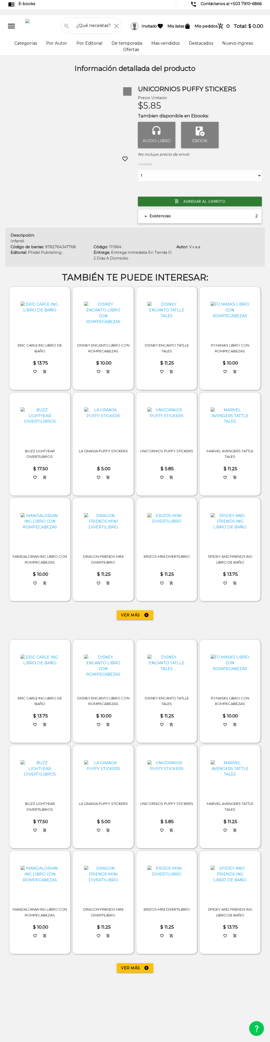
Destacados (201, 43)
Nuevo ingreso (237, 43)
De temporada (127, 43)
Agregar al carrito (199, 201)
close (116, 26)
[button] (127, 91)
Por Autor (57, 43)
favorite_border (125, 159)
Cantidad (145, 164)
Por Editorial (90, 43)
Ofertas (131, 49)
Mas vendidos (166, 43)
